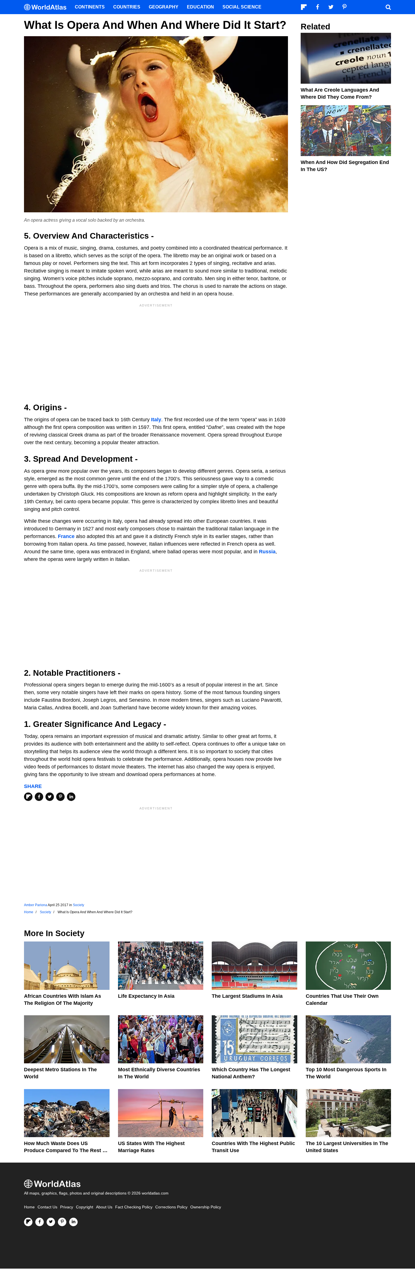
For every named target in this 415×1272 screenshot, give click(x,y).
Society (78, 905)
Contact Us (47, 1207)
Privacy (66, 1207)
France (66, 536)
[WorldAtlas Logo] (47, 7)
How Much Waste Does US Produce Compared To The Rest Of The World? (66, 1150)
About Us (104, 1207)
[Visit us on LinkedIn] (73, 1222)
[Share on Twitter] (49, 796)
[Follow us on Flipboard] (28, 1222)
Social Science (241, 7)
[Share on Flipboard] (28, 796)
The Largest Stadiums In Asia (247, 996)
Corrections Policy (171, 1207)
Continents (90, 7)
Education (200, 7)
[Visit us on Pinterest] (62, 1222)
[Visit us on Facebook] (39, 1222)
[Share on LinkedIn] (71, 796)
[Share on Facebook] (39, 796)
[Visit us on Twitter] (51, 1222)
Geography (163, 7)
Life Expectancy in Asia (146, 996)
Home (29, 1207)
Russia (267, 551)
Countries (126, 7)
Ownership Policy (205, 1207)
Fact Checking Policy (133, 1207)
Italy (156, 419)
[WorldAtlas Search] (388, 7)
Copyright (84, 1207)
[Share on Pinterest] (60, 796)
